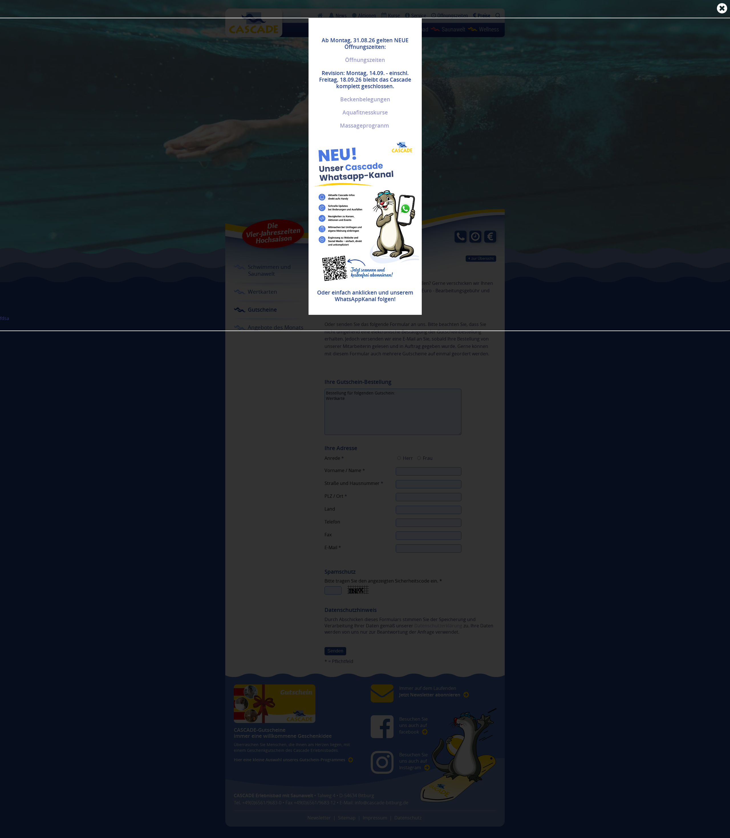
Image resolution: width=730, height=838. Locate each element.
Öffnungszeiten (365, 60)
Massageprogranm (364, 125)
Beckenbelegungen (365, 99)
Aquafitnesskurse (365, 112)
